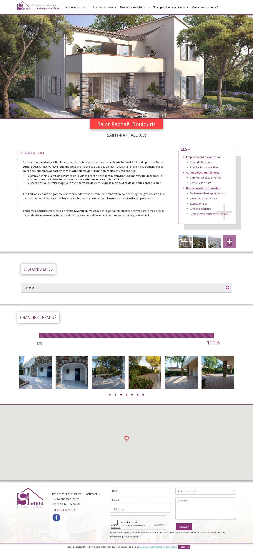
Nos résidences (75, 7)
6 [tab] (137, 395)
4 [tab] (126, 395)
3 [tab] (121, 395)
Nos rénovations (102, 7)
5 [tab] (132, 395)
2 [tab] (115, 395)
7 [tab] (143, 395)
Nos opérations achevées (169, 7)
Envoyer (184, 527)
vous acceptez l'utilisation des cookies (158, 547)
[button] (126, 438)
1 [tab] (110, 395)
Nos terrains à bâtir (133, 7)
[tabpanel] (35, 400)
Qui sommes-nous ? (205, 7)
